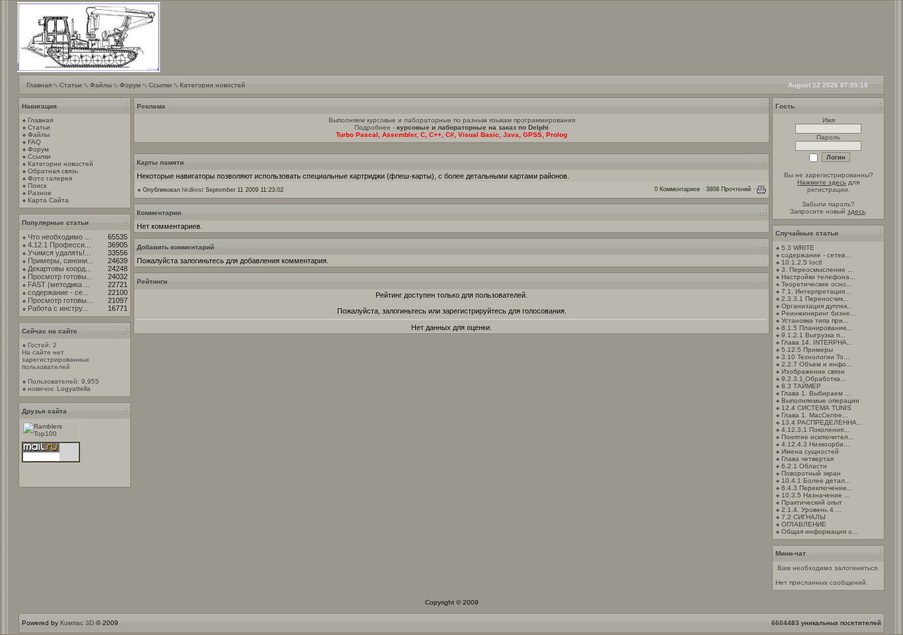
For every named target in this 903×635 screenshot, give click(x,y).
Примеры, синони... (60, 261)
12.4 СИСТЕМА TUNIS (816, 407)
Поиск (37, 185)
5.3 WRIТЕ (797, 247)
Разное (40, 192)
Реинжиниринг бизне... (818, 313)
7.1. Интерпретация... (816, 291)
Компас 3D (77, 622)
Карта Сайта (48, 200)
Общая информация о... (819, 531)
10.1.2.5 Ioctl (801, 262)
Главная (39, 85)
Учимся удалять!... (59, 253)
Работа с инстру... (58, 308)
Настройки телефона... (818, 276)
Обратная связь (53, 171)
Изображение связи (813, 371)
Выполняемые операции (820, 400)
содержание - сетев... (816, 255)
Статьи (70, 85)
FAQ (34, 142)
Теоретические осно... (816, 284)
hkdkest (193, 190)
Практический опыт (811, 502)
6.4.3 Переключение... (817, 487)
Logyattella (74, 388)
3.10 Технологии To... (815, 356)
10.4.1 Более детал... (816, 480)
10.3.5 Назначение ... (815, 495)
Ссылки (160, 85)
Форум (130, 85)
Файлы (101, 85)
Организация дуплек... (817, 306)
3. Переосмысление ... (817, 269)
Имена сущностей (810, 451)
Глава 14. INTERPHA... (817, 342)
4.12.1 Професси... (59, 245)
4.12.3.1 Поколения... (815, 429)
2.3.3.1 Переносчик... (815, 298)
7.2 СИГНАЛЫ (803, 517)
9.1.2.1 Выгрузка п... (813, 335)
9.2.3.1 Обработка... (813, 378)
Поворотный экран (811, 473)
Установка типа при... (815, 320)
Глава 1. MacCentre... (814, 415)
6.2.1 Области (804, 466)
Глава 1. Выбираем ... (816, 393)
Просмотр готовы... (60, 276)
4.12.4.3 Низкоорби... (815, 444)
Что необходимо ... (59, 237)
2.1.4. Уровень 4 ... (811, 509)
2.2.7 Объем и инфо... (816, 364)
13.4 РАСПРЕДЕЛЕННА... (822, 422)
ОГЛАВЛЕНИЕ (803, 524)
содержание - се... (58, 292)
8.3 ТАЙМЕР (801, 386)
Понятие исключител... (817, 437)
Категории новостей (212, 85)
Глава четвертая (807, 458)
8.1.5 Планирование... (817, 327)
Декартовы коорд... (59, 269)
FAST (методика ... (59, 284)
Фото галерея (50, 178)
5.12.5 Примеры (807, 349)
